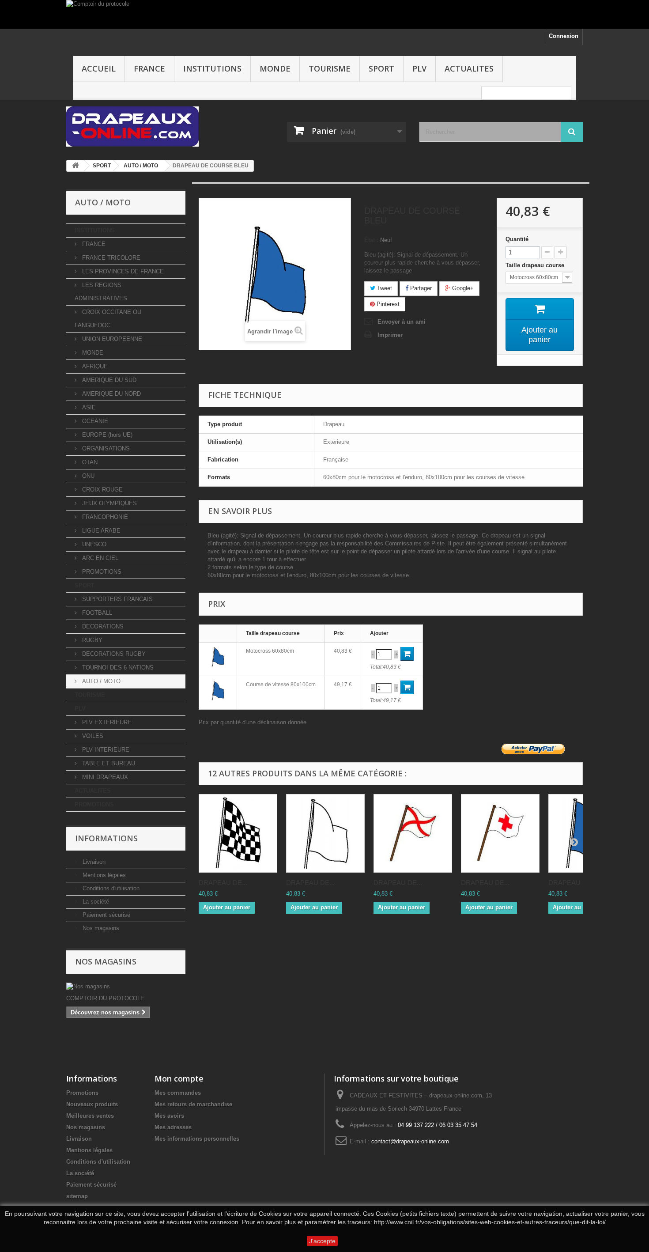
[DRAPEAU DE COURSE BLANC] (325, 833)
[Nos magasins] (125, 987)
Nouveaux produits (92, 1104)
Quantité (517, 239)
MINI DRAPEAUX (104, 777)
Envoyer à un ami (401, 321)
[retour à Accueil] (75, 165)
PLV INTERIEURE (104, 749)
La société (95, 901)
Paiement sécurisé (105, 915)
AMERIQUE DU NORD (110, 393)
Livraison (93, 862)
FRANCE (149, 68)
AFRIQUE (94, 366)
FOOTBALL (96, 612)
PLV (419, 68)
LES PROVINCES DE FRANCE (122, 271)
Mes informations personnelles (197, 1138)
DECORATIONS (102, 626)
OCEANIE (94, 421)
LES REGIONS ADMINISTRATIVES (101, 292)
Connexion (563, 36)
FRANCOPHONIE (104, 517)
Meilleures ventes (90, 1115)
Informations (106, 838)
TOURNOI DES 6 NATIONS (117, 667)
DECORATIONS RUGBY (113, 654)
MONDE (275, 68)
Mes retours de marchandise (193, 1104)
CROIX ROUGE (101, 489)
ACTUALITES (469, 68)
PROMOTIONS (100, 571)
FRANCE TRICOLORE (110, 257)
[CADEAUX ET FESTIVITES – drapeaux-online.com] (148, 126)
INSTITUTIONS (212, 68)
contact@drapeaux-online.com (410, 1141)
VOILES (91, 736)
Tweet (383, 288)
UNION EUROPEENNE (111, 339)
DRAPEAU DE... (223, 882)
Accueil (99, 68)
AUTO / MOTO (100, 681)
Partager (420, 288)
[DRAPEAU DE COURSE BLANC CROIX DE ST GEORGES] (413, 833)
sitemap (77, 1196)
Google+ (462, 288)
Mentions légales (103, 875)
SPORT (381, 68)
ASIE (88, 407)
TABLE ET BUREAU (107, 763)
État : (371, 240)
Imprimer (390, 335)
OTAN (89, 462)
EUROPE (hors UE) (106, 434)
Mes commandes (178, 1092)
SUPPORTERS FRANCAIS (116, 599)
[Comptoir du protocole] (324, 14)
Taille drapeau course (536, 265)
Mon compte (179, 1078)
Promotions (82, 1092)
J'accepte (322, 1240)
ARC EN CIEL (99, 558)
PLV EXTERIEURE (106, 722)
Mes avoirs (169, 1115)
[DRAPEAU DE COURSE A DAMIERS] (238, 833)
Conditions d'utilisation (110, 888)
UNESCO (93, 544)
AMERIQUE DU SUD (108, 380)
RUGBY (91, 640)
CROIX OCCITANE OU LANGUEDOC (108, 319)
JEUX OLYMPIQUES (108, 503)
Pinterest (387, 304)
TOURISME (330, 68)
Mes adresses (173, 1127)
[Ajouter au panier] (407, 654)
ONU (87, 476)
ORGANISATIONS (105, 448)
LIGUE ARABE (100, 530)
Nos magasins (100, 928)
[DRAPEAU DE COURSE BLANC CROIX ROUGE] (500, 833)
